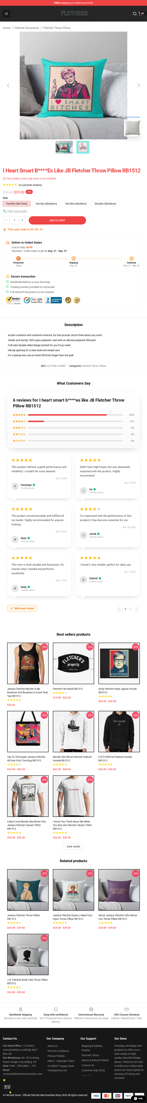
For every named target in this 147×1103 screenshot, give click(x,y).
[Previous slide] (8, 85)
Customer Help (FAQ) (93, 1070)
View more (73, 846)
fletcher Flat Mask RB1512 (68, 688)
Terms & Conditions (58, 1050)
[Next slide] (138, 85)
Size (5, 197)
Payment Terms (90, 1055)
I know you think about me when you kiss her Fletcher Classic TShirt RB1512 (72, 825)
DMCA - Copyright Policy (61, 1061)
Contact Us (88, 1065)
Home (6, 28)
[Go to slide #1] (64, 147)
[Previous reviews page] (119, 609)
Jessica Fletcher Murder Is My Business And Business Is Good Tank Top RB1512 (27, 692)
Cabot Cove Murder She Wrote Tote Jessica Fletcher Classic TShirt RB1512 (26, 825)
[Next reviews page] (136, 609)
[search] (135, 13)
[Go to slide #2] (82, 147)
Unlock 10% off (7, 1087)
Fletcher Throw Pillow (56, 28)
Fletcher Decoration (27, 28)
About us (53, 1045)
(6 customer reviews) (30, 185)
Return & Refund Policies (95, 1060)
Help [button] (140, 1098)
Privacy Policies (56, 1056)
